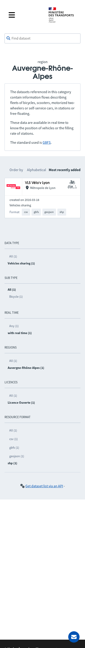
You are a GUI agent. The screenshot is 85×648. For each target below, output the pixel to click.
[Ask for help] (74, 637)
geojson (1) (16, 456)
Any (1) (14, 326)
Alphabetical (36, 169)
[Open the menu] (24, 15)
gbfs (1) (14, 447)
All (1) (13, 256)
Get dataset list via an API (44, 486)
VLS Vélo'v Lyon (37, 183)
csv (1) (13, 439)
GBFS (47, 142)
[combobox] (42, 38)
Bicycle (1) (16, 297)
